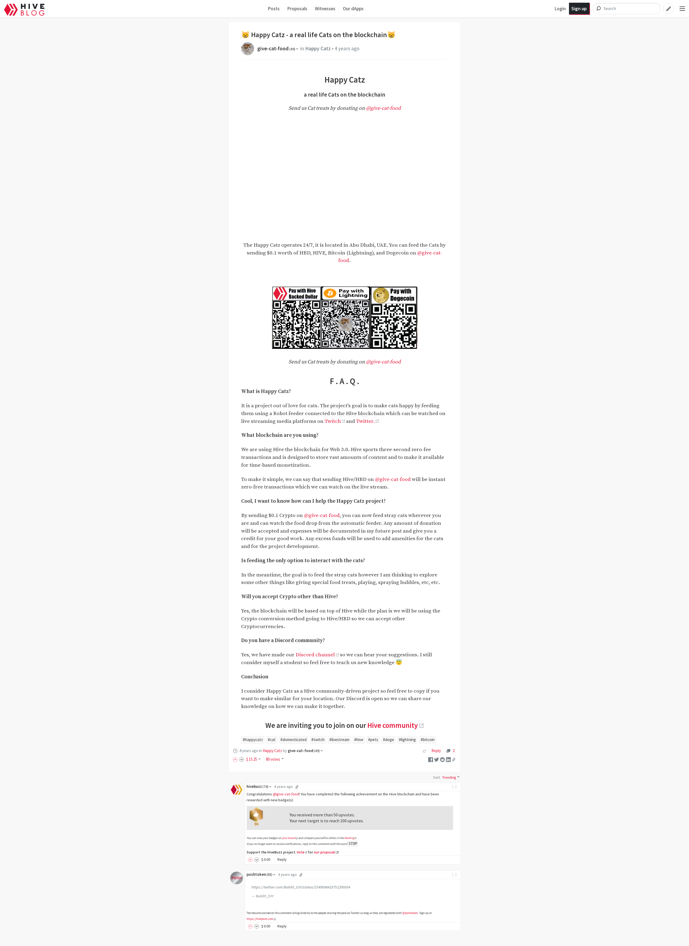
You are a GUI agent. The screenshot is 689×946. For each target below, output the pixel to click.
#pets (373, 739)
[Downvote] (241, 759)
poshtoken (259, 874)
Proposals (297, 8)
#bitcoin (428, 739)
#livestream (339, 739)
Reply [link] (436, 750)
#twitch (318, 739)
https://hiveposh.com (260, 919)
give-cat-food (276, 48)
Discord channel (315, 654)
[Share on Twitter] (436, 759)
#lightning (407, 739)
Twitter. (365, 421)
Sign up (579, 8)
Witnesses (325, 8)
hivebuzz (257, 786)
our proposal (324, 852)
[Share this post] (453, 759)
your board (288, 838)
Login (560, 8)
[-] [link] (454, 786)
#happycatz (253, 739)
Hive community (392, 725)
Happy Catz (318, 48)
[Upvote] (236, 759)
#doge (388, 739)
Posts (274, 8)
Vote (300, 852)
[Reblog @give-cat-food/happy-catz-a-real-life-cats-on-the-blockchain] (424, 750)
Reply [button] (282, 859)
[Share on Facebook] (430, 759)
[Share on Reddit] (442, 759)
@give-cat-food (383, 108)
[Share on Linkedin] (448, 759)
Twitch (333, 421)
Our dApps (353, 8)
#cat (272, 739)
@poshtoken (410, 913)
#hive (358, 739)
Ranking (349, 838)
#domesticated (293, 739)
